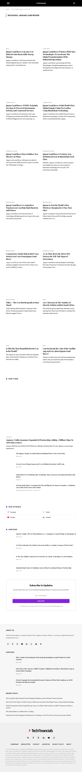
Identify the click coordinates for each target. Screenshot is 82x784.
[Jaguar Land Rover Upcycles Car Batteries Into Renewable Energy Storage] (22, 33)
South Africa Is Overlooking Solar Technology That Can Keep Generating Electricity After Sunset (46, 476)
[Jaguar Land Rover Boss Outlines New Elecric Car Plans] (22, 136)
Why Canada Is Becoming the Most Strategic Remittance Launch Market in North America (43, 658)
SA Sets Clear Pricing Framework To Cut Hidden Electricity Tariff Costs (40, 464)
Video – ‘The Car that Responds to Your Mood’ (22, 303)
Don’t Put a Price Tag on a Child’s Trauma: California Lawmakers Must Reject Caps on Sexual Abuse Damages (45, 670)
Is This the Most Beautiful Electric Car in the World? (22, 349)
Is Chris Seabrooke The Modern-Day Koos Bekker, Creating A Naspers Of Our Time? (44, 545)
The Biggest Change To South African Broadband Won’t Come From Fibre (40, 453)
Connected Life (10, 102)
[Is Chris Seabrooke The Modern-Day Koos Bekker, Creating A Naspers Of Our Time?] (10, 548)
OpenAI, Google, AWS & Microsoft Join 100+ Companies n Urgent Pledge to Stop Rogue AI (46, 534)
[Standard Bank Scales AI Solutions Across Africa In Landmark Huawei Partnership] (10, 571)
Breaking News (10, 202)
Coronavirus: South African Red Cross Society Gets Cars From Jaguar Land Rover (22, 256)
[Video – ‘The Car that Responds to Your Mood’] (22, 284)
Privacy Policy (52, 606)
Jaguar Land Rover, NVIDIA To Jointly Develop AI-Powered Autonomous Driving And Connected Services (22, 108)
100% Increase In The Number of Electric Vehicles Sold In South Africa (58, 303)
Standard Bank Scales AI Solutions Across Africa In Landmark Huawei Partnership (43, 568)
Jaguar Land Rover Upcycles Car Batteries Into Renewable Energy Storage (20, 54)
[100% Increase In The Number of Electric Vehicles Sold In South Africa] (59, 284)
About (68, 744)
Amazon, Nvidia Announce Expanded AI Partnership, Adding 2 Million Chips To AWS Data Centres (39, 441)
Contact (36, 744)
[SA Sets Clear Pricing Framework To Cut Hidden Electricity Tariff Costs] (10, 467)
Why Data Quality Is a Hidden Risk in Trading (20, 711)
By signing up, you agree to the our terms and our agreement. (41, 606)
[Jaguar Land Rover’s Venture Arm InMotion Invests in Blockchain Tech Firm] (59, 136)
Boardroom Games (11, 151)
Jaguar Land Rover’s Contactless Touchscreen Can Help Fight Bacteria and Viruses (22, 208)
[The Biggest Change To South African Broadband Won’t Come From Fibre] (10, 456)
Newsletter (25, 744)
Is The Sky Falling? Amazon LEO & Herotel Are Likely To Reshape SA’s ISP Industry (44, 557)
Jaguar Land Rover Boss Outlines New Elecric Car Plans (22, 155)
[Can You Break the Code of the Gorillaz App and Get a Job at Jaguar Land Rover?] (59, 330)
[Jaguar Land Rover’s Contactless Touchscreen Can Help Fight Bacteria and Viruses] (22, 187)
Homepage (14, 744)
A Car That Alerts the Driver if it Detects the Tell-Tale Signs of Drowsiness (56, 256)
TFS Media (30, 749)
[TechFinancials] (41, 3)
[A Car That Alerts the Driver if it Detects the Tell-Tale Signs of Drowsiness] (59, 235)
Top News (9, 437)
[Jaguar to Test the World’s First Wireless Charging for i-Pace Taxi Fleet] (59, 187)
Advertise (46, 744)
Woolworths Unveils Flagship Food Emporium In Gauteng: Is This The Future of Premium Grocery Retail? (38, 715)
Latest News (46, 48)
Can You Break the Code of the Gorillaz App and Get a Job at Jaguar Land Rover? (59, 351)
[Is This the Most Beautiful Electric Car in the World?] (22, 330)
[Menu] (8, 3)
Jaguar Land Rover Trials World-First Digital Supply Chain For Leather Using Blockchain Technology (58, 108)
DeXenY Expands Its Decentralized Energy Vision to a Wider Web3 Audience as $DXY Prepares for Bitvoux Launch (44, 681)
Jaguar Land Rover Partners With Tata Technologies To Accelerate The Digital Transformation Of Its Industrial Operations (59, 55)
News (7, 48)
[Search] (74, 3)
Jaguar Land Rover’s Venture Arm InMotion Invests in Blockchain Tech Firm (58, 157)
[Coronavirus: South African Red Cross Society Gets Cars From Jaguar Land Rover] (22, 235)
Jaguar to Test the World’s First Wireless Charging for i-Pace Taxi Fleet (57, 208)
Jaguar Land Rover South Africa (16, 262)
